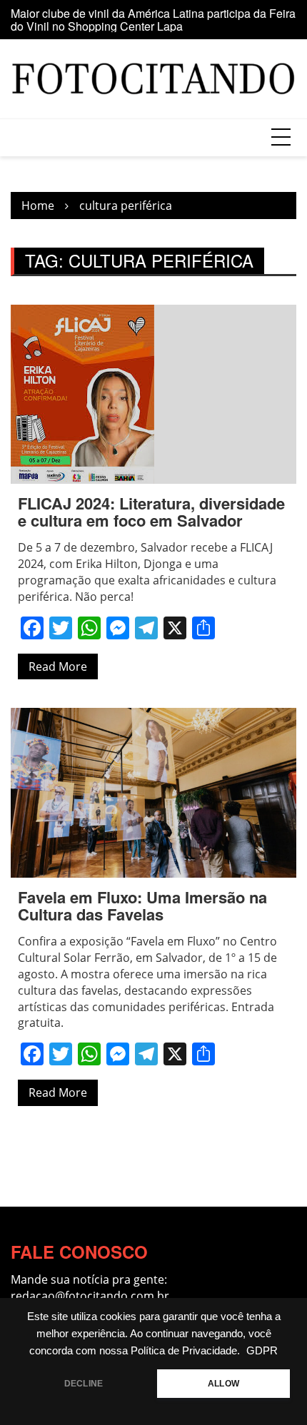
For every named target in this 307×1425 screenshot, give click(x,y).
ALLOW (223, 1384)
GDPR (262, 1350)
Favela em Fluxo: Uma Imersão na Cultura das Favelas (142, 906)
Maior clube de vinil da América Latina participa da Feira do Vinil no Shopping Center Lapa (153, 19)
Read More (58, 666)
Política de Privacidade (184, 1350)
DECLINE (83, 1384)
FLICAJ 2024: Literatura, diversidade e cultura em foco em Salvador (151, 512)
